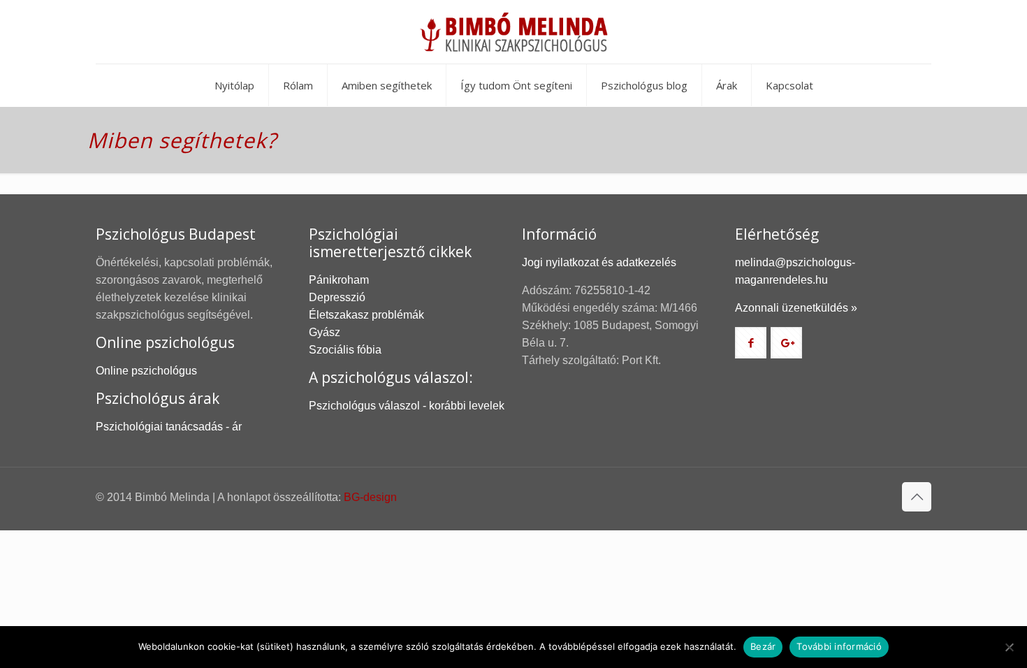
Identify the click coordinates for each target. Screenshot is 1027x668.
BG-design (370, 497)
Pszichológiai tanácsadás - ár (169, 427)
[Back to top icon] (916, 496)
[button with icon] (750, 342)
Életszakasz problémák (366, 315)
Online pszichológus (146, 371)
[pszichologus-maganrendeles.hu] (513, 32)
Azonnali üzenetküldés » (796, 308)
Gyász (324, 332)
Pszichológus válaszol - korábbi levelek (406, 406)
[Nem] (1010, 647)
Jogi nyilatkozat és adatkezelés (599, 262)
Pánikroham (339, 280)
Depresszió (337, 297)
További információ (839, 646)
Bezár (762, 646)
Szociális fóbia (345, 350)
